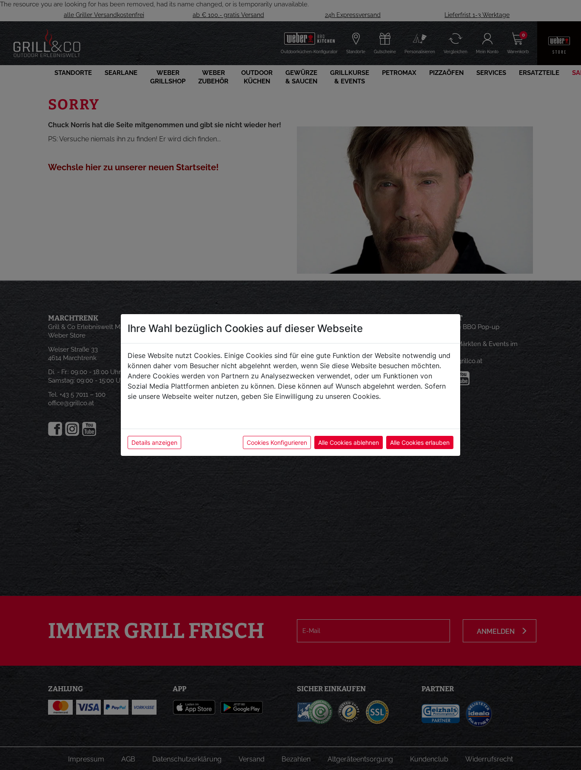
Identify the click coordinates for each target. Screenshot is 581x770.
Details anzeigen (154, 442)
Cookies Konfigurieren (277, 442)
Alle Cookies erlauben (420, 442)
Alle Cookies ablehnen (348, 442)
